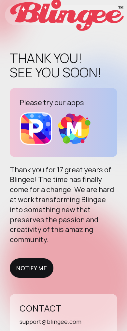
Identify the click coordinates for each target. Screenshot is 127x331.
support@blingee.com (50, 321)
